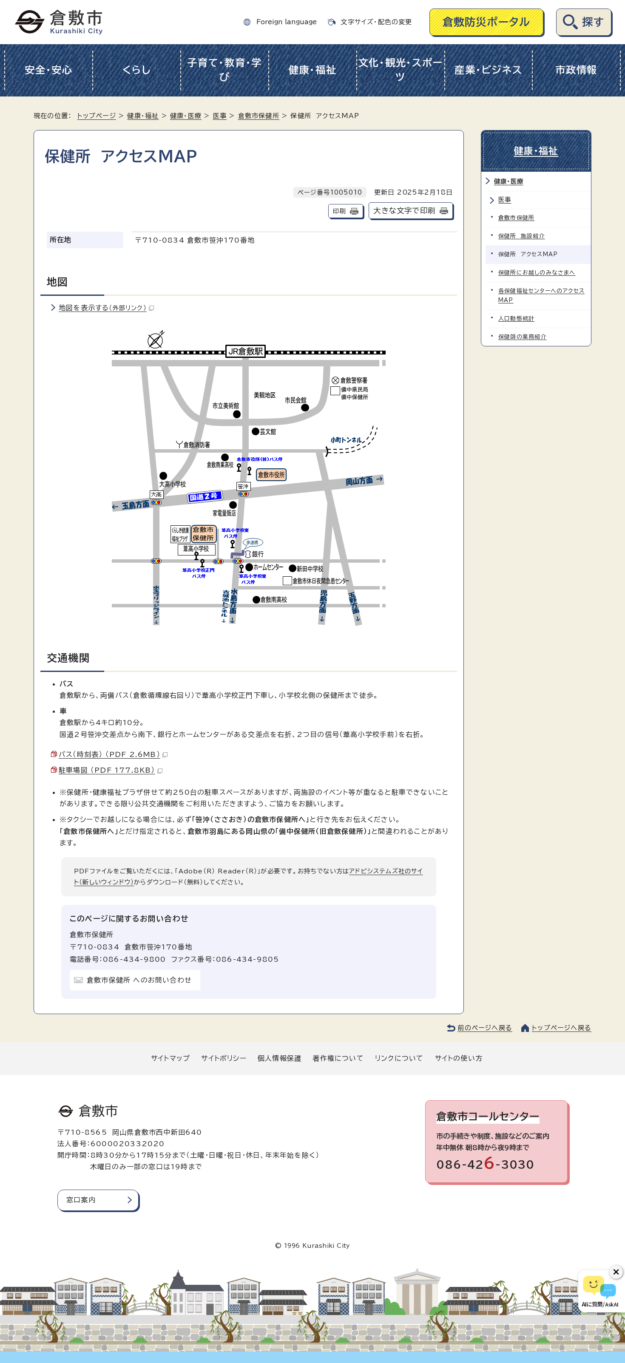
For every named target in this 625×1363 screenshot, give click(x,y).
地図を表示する (103, 307)
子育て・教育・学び (224, 70)
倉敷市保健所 (258, 116)
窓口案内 (81, 1199)
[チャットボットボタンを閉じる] (616, 1272)
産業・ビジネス (488, 70)
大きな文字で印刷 (404, 210)
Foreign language (286, 22)
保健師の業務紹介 (522, 337)
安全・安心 (49, 70)
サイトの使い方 (459, 1058)
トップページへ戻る (561, 1028)
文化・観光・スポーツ (400, 70)
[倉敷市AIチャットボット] (599, 1291)
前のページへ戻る (484, 1028)
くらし (136, 70)
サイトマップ (170, 1058)
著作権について (338, 1058)
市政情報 (576, 70)
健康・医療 (186, 116)
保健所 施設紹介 (521, 236)
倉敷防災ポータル (487, 22)
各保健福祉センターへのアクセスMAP (541, 295)
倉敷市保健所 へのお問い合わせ (139, 980)
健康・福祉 (313, 70)
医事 (220, 116)
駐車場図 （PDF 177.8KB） (107, 770)
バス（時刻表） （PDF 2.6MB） (109, 754)
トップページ (96, 116)
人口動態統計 (516, 318)
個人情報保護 (279, 1058)
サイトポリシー (223, 1058)
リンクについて (399, 1058)
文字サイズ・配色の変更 (376, 22)
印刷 (339, 211)
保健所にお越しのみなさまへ (537, 272)
